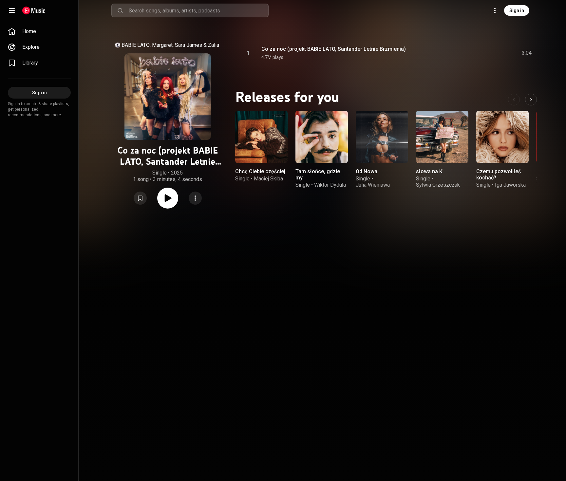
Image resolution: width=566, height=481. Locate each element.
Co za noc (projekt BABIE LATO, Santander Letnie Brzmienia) (333, 49)
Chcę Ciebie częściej (260, 171)
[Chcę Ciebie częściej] (261, 137)
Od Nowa (366, 171)
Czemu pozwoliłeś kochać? (498, 174)
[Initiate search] (120, 10)
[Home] (34, 10)
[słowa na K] (442, 137)
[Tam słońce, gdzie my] (321, 137)
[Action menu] (195, 198)
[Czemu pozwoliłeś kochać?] (502, 137)
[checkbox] (527, 53)
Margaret (162, 45)
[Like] (477, 53)
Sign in (516, 10)
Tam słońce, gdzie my (317, 174)
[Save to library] (140, 198)
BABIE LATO (136, 45)
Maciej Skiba (268, 179)
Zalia (213, 45)
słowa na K (429, 171)
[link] (39, 31)
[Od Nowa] (382, 137)
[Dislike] (490, 53)
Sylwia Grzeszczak (438, 185)
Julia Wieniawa (373, 185)
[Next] (531, 99)
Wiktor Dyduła (330, 185)
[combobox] (198, 10)
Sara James (188, 45)
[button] (140, 198)
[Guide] (12, 10)
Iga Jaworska (510, 185)
